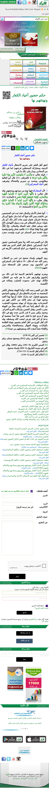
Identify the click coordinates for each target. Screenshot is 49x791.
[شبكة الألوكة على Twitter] (24, 2)
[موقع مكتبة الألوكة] (16, 76)
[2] (26, 229)
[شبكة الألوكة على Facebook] (19, 2)
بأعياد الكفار (7, 165)
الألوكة (8, 774)
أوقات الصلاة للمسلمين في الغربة (35, 398)
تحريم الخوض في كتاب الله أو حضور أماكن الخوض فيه (26, 439)
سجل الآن (45, 621)
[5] (7, 328)
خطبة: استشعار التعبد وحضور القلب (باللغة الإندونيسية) (26, 460)
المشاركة (37, 190)
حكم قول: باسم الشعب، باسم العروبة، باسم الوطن (28, 411)
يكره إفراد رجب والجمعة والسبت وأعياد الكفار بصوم (27, 419)
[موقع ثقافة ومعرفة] (16, 63)
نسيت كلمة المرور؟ (41, 608)
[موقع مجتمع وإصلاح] (42, 69)
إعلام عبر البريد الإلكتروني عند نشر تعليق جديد (15, 491)
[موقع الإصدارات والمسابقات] (29, 82)
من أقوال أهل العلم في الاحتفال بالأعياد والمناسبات (28, 476)
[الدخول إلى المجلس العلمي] (32, 55)
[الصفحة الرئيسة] (47, 10)
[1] (27, 184)
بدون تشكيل (40, 142)
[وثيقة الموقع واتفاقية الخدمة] (14, 10)
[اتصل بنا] (45, 15)
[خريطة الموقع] (45, 10)
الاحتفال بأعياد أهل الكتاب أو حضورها (33, 409)
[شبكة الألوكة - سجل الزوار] (29, 10)
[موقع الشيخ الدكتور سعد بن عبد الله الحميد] (24, 27)
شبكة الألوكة (43, 87)
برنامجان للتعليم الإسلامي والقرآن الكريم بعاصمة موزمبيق (25, 718)
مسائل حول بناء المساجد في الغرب (34, 391)
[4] (36, 267)
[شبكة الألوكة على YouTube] (29, 2)
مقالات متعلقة (15, 117)
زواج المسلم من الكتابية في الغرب (35, 401)
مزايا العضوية (33, 619)
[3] (39, 267)
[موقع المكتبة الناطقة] (42, 82)
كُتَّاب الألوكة (24, 706)
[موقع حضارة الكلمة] (29, 69)
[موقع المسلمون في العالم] (42, 76)
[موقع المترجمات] (16, 82)
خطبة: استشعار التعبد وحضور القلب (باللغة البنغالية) (27, 455)
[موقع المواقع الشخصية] (29, 76)
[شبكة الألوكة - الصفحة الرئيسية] (37, 10)
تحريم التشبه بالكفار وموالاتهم (36, 414)
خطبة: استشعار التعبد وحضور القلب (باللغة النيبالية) (28, 450)
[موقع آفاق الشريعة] (29, 63)
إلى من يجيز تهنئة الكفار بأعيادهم (35, 406)
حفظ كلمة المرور (38, 606)
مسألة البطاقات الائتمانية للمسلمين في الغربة (30, 385)
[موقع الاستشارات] (16, 69)
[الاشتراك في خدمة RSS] (42, 10)
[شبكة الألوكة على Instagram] (34, 2)
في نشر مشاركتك (25, 632)
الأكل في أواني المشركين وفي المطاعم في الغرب (28, 388)
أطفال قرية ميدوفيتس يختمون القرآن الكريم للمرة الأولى (24, 723)
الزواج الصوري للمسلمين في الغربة (34, 396)
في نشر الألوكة (25, 640)
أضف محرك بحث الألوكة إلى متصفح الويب (24, 778)
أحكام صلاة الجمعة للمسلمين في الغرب (32, 393)
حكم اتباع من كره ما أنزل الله (37, 417)
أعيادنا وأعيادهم (42, 404)
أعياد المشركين (36, 184)
